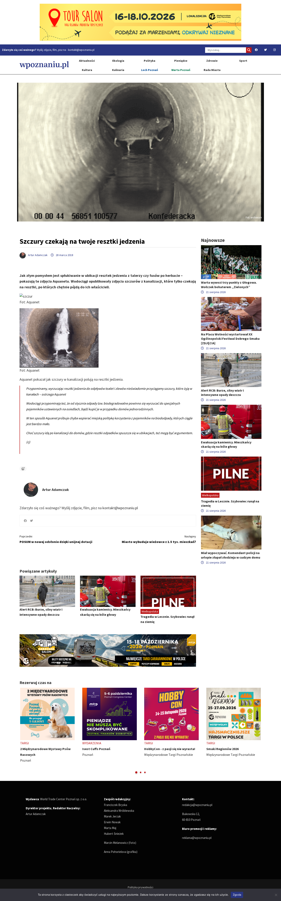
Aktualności (87, 61)
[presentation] (23, 731)
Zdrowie (212, 61)
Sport (243, 61)
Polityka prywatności (140, 887)
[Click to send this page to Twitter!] (31, 521)
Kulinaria (118, 70)
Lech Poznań (149, 70)
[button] (136, 772)
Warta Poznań (180, 70)
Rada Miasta (212, 70)
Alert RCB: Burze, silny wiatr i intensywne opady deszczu (222, 392)
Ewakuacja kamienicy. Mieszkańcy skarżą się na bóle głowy (226, 444)
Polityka (149, 61)
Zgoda (237, 894)
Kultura (87, 70)
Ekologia (118, 61)
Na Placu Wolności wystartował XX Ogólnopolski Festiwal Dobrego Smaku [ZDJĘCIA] (230, 338)
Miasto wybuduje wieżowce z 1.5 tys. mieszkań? (159, 539)
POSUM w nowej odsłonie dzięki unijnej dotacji (56, 539)
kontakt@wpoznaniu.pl (81, 50)
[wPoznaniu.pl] (44, 65)
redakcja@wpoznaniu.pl (197, 805)
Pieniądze (180, 61)
